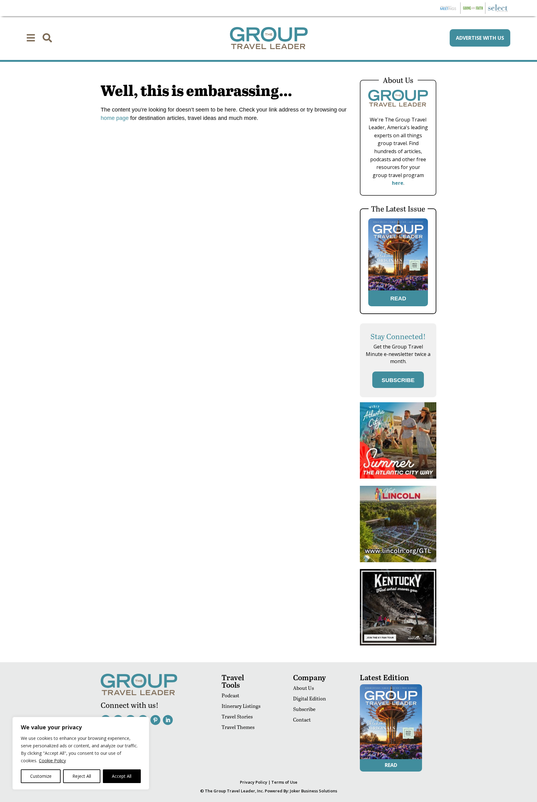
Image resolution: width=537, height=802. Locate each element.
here (397, 183)
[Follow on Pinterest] (155, 720)
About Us (303, 688)
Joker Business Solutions (313, 791)
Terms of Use (284, 782)
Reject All (81, 776)
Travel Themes (238, 727)
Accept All (121, 776)
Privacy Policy (253, 782)
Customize (41, 776)
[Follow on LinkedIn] (168, 720)
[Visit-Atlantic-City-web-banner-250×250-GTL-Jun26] (398, 477)
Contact (302, 719)
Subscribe (304, 709)
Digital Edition (309, 698)
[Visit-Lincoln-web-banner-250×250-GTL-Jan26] (398, 560)
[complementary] (80, 753)
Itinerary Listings (241, 706)
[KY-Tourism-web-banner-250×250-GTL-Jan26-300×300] (398, 644)
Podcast (230, 695)
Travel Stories (237, 716)
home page (115, 118)
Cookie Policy (52, 760)
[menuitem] (31, 38)
